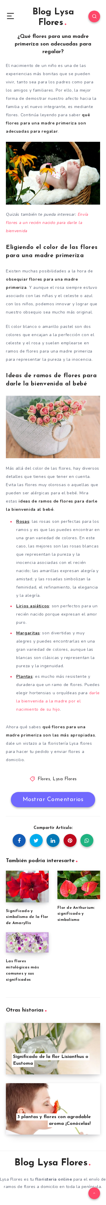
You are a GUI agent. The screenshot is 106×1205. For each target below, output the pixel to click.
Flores (44, 779)
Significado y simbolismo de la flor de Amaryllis (27, 917)
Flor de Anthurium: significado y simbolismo (76, 914)
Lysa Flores (65, 779)
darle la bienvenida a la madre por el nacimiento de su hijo (58, 701)
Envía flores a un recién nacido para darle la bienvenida (47, 223)
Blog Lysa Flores (53, 17)
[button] (10, 16)
